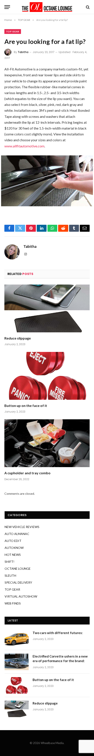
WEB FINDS (13, 603)
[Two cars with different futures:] (17, 638)
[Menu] (7, 7)
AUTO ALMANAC (17, 534)
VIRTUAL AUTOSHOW (21, 596)
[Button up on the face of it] (47, 376)
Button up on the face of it (25, 405)
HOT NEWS (13, 554)
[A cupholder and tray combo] (47, 443)
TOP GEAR (12, 31)
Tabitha (23, 52)
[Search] (87, 7)
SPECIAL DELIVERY (18, 582)
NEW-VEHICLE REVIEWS (22, 527)
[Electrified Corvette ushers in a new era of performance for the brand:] (17, 662)
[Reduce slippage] (47, 308)
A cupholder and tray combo (27, 473)
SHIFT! (9, 561)
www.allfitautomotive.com (24, 146)
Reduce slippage (17, 338)
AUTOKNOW (14, 548)
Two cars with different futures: (58, 633)
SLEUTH (10, 575)
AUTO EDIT (13, 541)
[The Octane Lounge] (47, 7)
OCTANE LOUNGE (18, 568)
